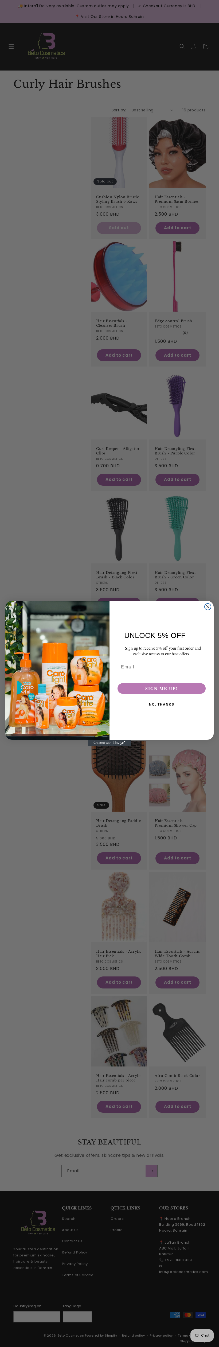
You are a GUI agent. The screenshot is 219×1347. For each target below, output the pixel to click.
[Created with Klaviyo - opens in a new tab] (109, 743)
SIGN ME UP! (161, 688)
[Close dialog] (208, 607)
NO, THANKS (161, 704)
